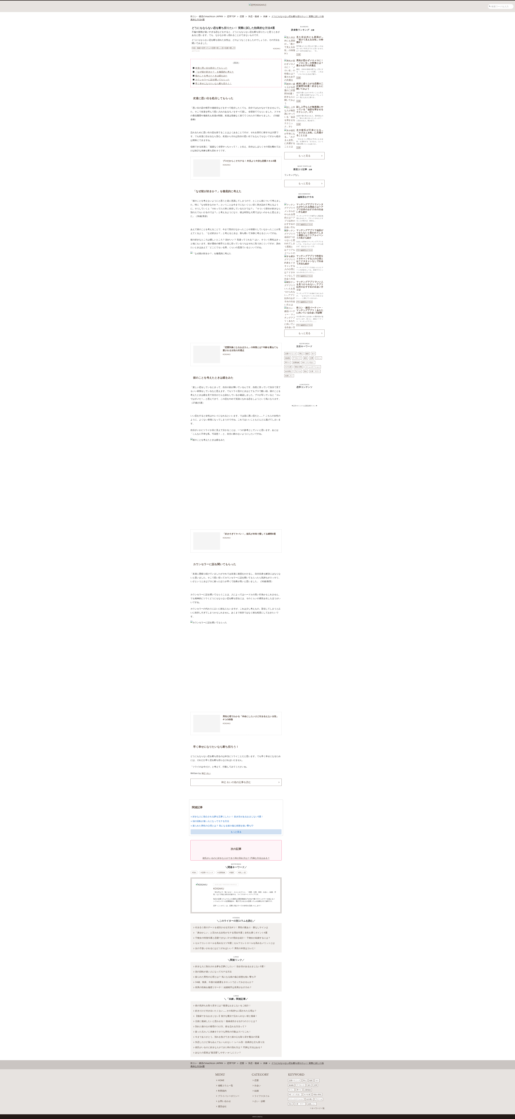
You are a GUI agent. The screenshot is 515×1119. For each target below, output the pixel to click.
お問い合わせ (224, 1101)
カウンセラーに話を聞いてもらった (212, 79)
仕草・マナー (315, 371)
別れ (194, 872)
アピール (298, 371)
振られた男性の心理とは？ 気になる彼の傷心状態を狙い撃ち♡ (223, 825)
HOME (221, 1080)
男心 (301, 354)
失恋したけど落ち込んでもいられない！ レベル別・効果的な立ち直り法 (229, 1042)
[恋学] (257, 4)
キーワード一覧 (318, 1108)
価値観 (287, 358)
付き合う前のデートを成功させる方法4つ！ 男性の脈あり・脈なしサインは (231, 927)
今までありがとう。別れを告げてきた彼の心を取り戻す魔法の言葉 (227, 1037)
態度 (232, 872)
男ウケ (287, 362)
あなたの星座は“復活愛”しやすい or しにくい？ (218, 1052)
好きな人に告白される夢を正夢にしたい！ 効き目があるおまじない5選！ (228, 816)
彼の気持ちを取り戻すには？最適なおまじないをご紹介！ (223, 1005)
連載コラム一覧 (225, 1085)
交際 (311, 358)
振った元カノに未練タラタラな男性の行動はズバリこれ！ (223, 1031)
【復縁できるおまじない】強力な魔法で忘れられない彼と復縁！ (226, 1016)
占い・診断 (259, 1101)
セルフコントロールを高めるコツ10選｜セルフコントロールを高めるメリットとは (235, 943)
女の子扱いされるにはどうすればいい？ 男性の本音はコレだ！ (225, 948)
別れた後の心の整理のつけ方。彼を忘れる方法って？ (221, 1026)
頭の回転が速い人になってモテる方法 (211, 821)
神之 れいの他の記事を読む (236, 782)
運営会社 (222, 1106)
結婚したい (289, 376)
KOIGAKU (218, 888)
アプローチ (297, 358)
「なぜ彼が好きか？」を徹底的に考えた (214, 71)
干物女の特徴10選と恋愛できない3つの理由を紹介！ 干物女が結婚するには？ (232, 937)
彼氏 (305, 358)
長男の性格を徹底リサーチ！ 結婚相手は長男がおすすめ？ (223, 987)
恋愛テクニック (207, 872)
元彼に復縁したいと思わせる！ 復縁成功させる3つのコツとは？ (226, 1021)
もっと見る (236, 831)
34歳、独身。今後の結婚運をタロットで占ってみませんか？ (224, 982)
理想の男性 (299, 367)
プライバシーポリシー (228, 1096)
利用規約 (222, 1090)
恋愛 (298, 55)
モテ (313, 354)
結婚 (256, 1090)
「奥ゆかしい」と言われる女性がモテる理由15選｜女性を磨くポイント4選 (231, 932)
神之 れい (206, 773)
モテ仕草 (288, 367)
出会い (257, 1085)
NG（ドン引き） (308, 362)
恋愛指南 (222, 872)
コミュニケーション (313, 367)
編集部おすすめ (306, 224)
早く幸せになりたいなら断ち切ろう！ (213, 83)
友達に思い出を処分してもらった (211, 68)
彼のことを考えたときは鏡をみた (211, 75)
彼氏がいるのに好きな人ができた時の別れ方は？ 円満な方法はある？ (228, 1047)
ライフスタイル (261, 1096)
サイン (318, 358)
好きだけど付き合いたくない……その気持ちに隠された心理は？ (226, 1010)
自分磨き (288, 371)
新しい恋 (242, 872)
